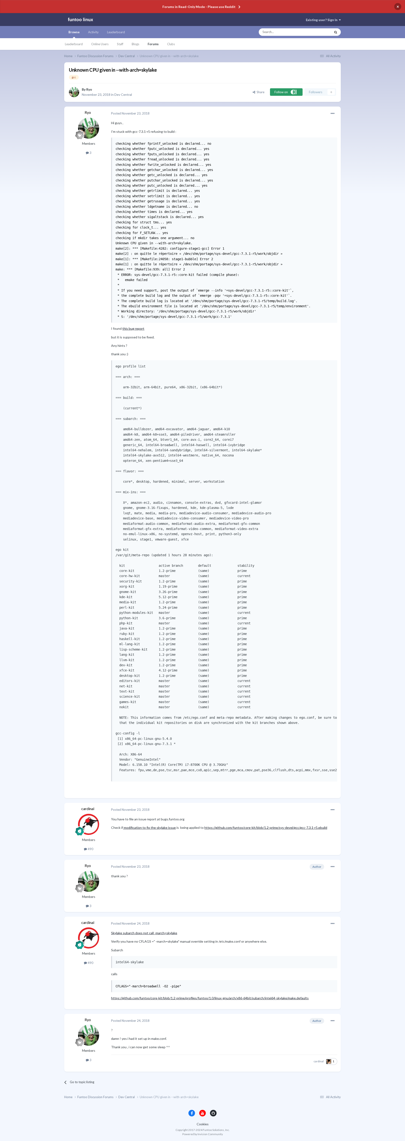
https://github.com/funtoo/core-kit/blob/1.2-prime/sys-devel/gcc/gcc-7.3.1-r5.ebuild (265, 828)
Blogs (135, 44)
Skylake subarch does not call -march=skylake (144, 933)
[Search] (335, 32)
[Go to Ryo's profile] (74, 92)
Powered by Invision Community (202, 1134)
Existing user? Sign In (322, 20)
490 (90, 849)
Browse (74, 32)
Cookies (203, 1124)
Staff (120, 44)
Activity (93, 32)
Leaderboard (74, 44)
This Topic (320, 32)
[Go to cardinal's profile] (88, 824)
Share (259, 92)
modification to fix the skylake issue (149, 828)
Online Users (100, 44)
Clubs (171, 44)
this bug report (133, 328)
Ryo (89, 89)
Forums (153, 44)
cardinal (87, 808)
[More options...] (332, 113)
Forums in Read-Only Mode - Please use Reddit (199, 7)
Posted (130, 113)
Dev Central (123, 94)
